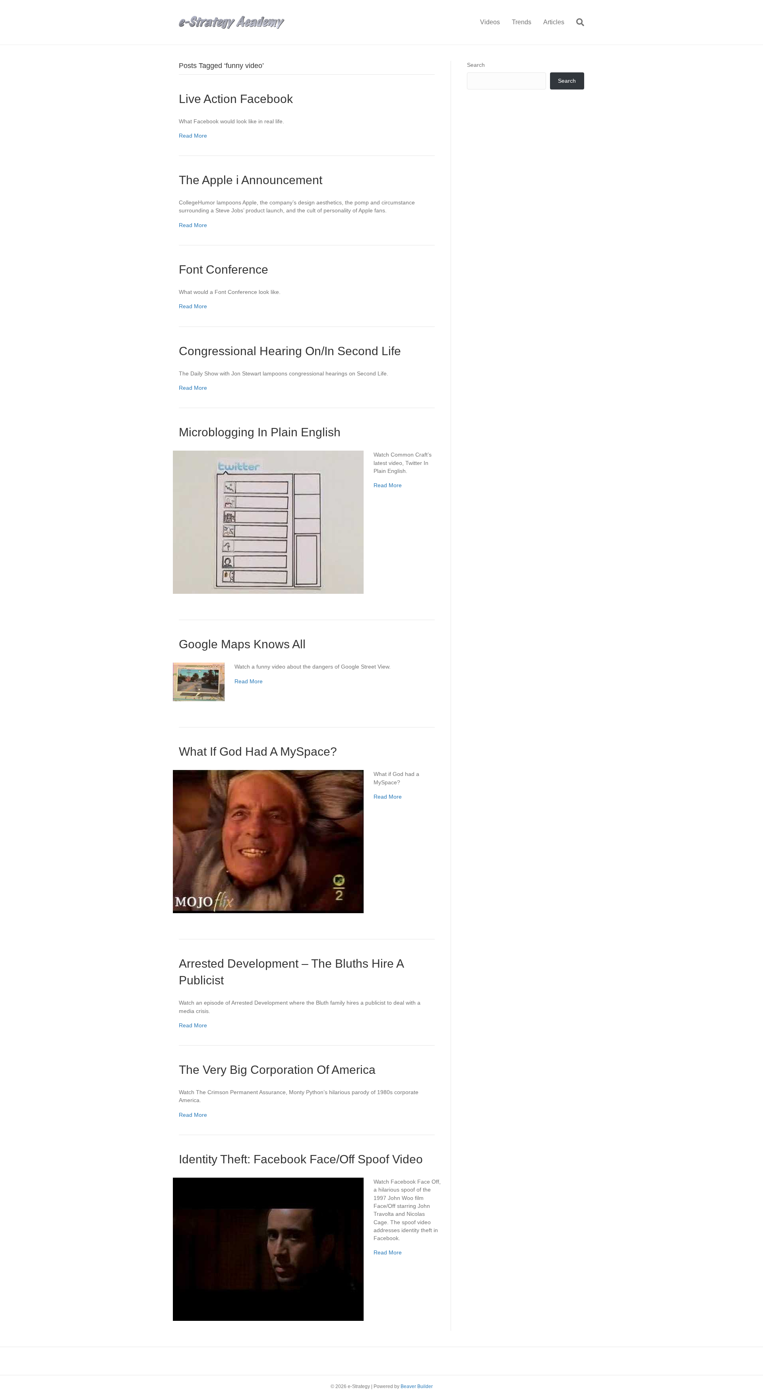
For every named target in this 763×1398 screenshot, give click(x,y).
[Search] (577, 22)
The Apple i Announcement (250, 180)
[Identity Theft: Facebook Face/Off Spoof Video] (268, 1249)
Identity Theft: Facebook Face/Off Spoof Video (301, 1159)
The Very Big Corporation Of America (277, 1069)
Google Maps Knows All (242, 644)
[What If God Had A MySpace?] (268, 841)
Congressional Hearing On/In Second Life (290, 351)
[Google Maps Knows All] (199, 681)
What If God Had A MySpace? (258, 751)
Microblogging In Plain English (260, 432)
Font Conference (223, 269)
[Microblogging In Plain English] (268, 522)
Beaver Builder (417, 1386)
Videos (490, 22)
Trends (521, 22)
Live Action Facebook (236, 98)
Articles (553, 22)
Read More (193, 135)
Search (476, 65)
